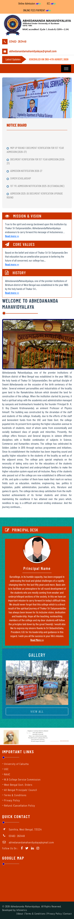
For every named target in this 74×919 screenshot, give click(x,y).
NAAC (7, 774)
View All (37, 711)
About (20, 913)
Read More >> (37, 640)
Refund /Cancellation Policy (19, 805)
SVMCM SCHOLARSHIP (20, 173)
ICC (48, 3)
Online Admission (27, 3)
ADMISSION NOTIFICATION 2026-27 (26, 165)
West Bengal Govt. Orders (18, 784)
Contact (68, 913)
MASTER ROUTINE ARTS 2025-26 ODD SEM (30, 200)
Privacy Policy (12, 800)
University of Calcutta (16, 763)
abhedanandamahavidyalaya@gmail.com (32, 51)
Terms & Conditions (15, 795)
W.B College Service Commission (22, 779)
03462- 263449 (17, 41)
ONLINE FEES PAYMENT (34, 10)
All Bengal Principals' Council (20, 789)
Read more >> (12, 236)
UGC (6, 769)
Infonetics (21, 909)
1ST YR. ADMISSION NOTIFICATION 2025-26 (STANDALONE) (37, 180)
